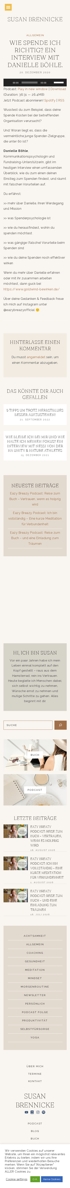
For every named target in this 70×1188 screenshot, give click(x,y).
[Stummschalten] (51, 82)
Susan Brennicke (35, 19)
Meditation (35, 969)
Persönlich (35, 1003)
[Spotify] (43, 1112)
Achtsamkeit (35, 935)
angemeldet (36, 357)
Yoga (35, 1037)
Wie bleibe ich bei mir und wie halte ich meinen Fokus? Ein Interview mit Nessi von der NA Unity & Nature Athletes (35, 444)
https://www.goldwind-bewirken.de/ (32, 289)
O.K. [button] (35, 1179)
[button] (8, 7)
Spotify (50, 100)
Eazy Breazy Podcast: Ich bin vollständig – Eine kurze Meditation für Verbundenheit (35, 518)
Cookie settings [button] (16, 1179)
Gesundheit (35, 961)
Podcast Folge (35, 1012)
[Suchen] (60, 725)
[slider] (59, 82)
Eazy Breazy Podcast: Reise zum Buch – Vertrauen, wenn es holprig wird (35, 499)
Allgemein (35, 35)
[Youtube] (26, 1112)
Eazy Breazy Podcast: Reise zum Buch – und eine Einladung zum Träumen (35, 538)
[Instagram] (38, 1112)
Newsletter (35, 995)
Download (58, 89)
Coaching (35, 952)
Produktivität (35, 1020)
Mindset (35, 978)
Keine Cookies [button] (51, 1179)
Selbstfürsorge (35, 1029)
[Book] (32, 1112)
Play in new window (33, 89)
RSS (61, 100)
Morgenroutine (35, 986)
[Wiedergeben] (8, 82)
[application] (35, 82)
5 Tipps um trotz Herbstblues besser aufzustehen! (35, 412)
